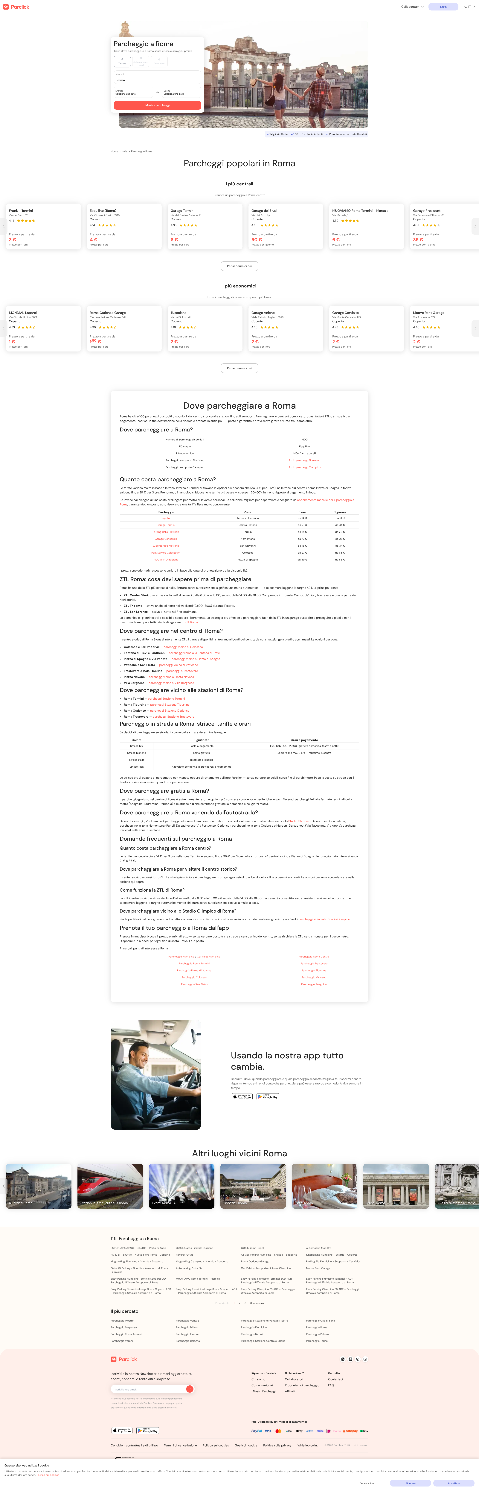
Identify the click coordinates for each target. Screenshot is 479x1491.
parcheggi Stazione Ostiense (169, 711)
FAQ (331, 1385)
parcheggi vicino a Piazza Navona (171, 677)
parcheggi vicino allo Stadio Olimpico (324, 919)
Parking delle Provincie (165, 532)
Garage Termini (166, 525)
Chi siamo (258, 1379)
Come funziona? (262, 1385)
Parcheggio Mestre (122, 1320)
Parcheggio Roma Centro (314, 956)
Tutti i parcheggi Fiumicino (304, 460)
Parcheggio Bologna (188, 1340)
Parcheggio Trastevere (313, 963)
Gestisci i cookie (246, 1445)
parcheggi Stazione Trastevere (173, 717)
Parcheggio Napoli (252, 1334)
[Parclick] (16, 7)
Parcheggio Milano (187, 1327)
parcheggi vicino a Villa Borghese (171, 683)
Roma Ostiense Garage (255, 1261)
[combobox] (161, 80)
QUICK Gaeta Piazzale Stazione (194, 1248)
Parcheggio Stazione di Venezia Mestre (264, 1320)
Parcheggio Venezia (187, 1320)
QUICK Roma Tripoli (252, 1248)
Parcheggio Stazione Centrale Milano (263, 1340)
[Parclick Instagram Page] (343, 1359)
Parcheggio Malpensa (124, 1327)
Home (114, 151)
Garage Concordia (166, 538)
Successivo (257, 1303)
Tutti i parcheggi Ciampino (305, 467)
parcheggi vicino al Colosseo (183, 647)
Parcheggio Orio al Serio (320, 1320)
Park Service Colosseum (165, 552)
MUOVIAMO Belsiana (165, 559)
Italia (124, 151)
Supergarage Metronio (165, 545)
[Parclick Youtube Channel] (365, 1359)
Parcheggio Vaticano (314, 977)
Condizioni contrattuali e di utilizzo (134, 1445)
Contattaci (335, 1379)
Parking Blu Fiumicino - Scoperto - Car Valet (333, 1261)
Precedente (222, 1303)
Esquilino (166, 518)
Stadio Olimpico (299, 821)
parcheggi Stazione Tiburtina (170, 705)
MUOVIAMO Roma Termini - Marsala (198, 1278)
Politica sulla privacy (277, 1445)
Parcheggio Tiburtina (313, 970)
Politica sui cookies (216, 1445)
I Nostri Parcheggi (263, 1391)
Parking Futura (184, 1254)
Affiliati (290, 1391)
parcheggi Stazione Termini (166, 699)
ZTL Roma (191, 622)
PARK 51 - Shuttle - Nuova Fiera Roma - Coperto (140, 1254)
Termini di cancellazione (180, 1445)
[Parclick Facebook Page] (358, 1359)
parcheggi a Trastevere (182, 671)
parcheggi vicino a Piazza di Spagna (196, 659)
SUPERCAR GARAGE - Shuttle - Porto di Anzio (138, 1248)
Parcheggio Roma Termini (194, 963)
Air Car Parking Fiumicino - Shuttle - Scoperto (269, 1254)
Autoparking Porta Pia (189, 1268)
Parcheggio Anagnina (314, 984)
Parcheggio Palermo (318, 1334)
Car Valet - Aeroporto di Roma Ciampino (266, 1268)
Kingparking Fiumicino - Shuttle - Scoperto (137, 1261)
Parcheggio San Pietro (194, 984)
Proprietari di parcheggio (302, 1385)
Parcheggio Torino (317, 1340)
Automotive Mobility (318, 1248)
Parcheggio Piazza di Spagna (194, 970)
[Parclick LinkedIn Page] (350, 1359)
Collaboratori (294, 1379)
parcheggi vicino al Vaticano (178, 665)
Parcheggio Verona (122, 1340)
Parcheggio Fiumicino (181, 956)
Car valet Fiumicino (208, 956)
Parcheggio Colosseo (194, 977)
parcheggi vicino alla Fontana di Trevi (194, 653)
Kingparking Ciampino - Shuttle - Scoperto (202, 1261)
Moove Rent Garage (318, 1268)
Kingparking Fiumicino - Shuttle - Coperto (331, 1254)
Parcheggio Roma (141, 151)
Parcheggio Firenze (187, 1334)
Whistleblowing (308, 1445)
